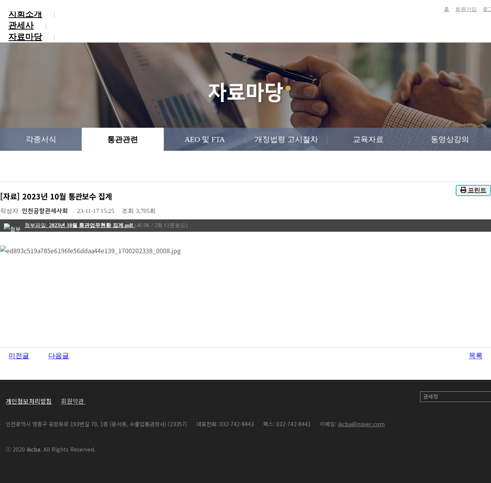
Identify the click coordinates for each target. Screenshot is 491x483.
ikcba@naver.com (361, 424)
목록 (476, 356)
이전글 (18, 356)
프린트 (476, 190)
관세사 (21, 25)
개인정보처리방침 (29, 401)
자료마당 (25, 36)
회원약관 (73, 401)
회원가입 (466, 9)
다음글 (58, 356)
